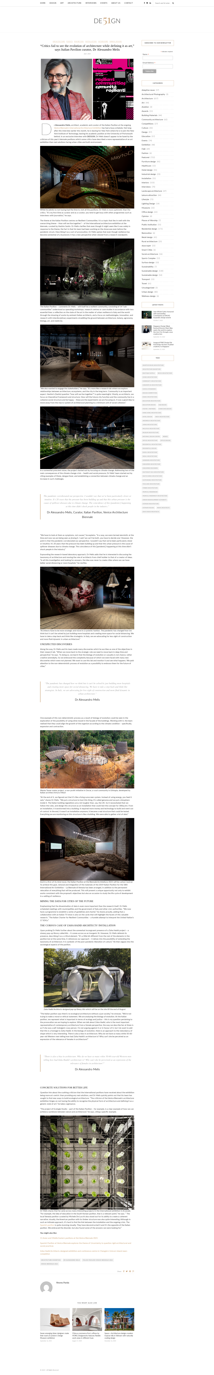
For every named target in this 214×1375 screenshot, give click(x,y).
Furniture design (149, 162)
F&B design (162, 404)
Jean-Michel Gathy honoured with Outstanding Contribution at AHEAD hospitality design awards (163, 315)
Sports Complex (149, 258)
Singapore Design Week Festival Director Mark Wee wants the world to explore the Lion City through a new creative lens (163, 330)
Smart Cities (147, 250)
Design (53, 3)
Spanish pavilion (47, 1225)
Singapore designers (150, 468)
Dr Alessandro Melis (72, 1260)
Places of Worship (150, 220)
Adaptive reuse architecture (153, 365)
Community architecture (152, 120)
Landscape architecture (152, 191)
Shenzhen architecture (151, 460)
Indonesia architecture (151, 420)
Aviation (145, 107)
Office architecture (150, 440)
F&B (143, 149)
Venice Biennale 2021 (49, 1264)
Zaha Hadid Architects (151, 511)
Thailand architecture (151, 484)
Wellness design (149, 296)
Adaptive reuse (148, 90)
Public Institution (149, 225)
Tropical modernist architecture (155, 496)
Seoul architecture (150, 456)
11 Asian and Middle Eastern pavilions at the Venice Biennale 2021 (69, 1238)
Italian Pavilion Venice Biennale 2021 (98, 1260)
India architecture (162, 416)
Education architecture (151, 401)
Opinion (145, 216)
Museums (146, 208)
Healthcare (146, 166)
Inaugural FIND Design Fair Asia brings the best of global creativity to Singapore (163, 344)
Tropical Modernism (150, 492)
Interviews (90, 3)
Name (146, 54)
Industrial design (149, 174)
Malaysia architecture (151, 428)
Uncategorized (148, 288)
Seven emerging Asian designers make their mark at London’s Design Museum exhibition (54, 1336)
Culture (145, 128)
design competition (150, 393)
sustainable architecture (152, 480)
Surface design (148, 263)
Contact (128, 3)
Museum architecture (151, 432)
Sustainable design (150, 271)
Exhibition (79, 41)
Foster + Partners (149, 408)
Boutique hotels (149, 373)
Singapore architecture (151, 464)
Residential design (149, 229)
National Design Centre (151, 436)
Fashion (145, 153)
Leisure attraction (149, 195)
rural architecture (150, 452)
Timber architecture (150, 488)
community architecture (152, 381)
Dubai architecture (150, 397)
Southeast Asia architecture (153, 472)
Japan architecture (150, 424)
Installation (91, 41)
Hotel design (147, 170)
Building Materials (149, 115)
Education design (149, 404)
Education (146, 136)
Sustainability (147, 267)
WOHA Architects (163, 507)
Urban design (116, 41)
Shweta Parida (62, 1282)
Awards (145, 111)
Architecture (74, 3)
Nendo (165, 436)
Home (43, 3)
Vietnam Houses (148, 507)
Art (62, 3)
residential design (149, 448)
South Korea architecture (152, 476)
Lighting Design (148, 204)
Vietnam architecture (151, 503)
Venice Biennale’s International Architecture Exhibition (77, 128)
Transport (146, 279)
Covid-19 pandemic (149, 389)
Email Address (149, 63)
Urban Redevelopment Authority (155, 499)
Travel (144, 284)
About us (115, 3)
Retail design (147, 237)
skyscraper (146, 246)
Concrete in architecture (152, 385)
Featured (145, 157)
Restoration (147, 233)
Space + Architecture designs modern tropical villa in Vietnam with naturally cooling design (119, 1336)
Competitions (147, 124)
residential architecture (152, 444)
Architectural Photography (153, 94)
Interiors (145, 183)
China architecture (150, 377)
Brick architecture (165, 373)
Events (103, 3)
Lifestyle (145, 199)
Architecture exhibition (51, 1260)
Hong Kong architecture (152, 412)
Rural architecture (149, 242)
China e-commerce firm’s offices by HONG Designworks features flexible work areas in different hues (86, 1336)
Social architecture (150, 254)
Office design (147, 212)
